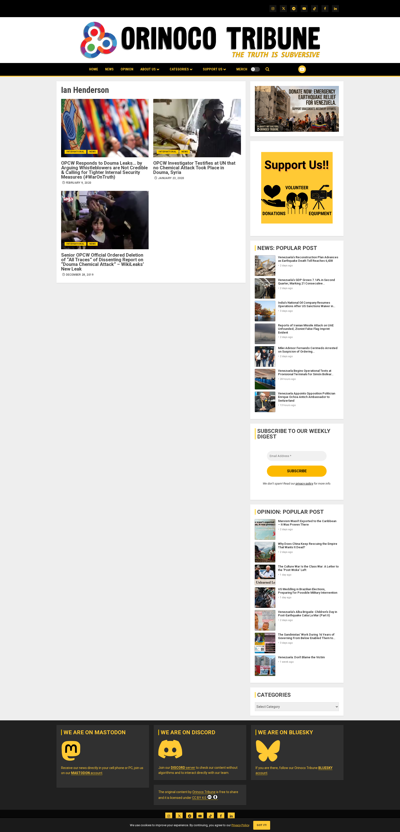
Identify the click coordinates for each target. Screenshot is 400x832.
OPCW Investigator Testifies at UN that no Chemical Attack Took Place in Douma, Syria (194, 167)
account (86, 773)
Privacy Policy (240, 825)
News (109, 69)
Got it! (262, 825)
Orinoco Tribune (204, 792)
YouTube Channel (294, 69)
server (183, 767)
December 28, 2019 (80, 274)
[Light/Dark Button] (255, 69)
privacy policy (304, 483)
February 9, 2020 (78, 182)
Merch (241, 69)
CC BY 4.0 (199, 798)
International (75, 152)
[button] (267, 69)
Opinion (127, 69)
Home (93, 69)
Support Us (212, 69)
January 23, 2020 (171, 178)
